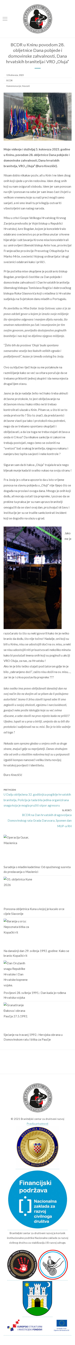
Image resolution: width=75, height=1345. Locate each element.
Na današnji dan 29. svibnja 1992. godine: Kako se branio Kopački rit (36, 953)
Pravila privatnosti (37, 1123)
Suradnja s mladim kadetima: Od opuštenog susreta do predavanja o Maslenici (37, 869)
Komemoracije (13, 86)
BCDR (9, 80)
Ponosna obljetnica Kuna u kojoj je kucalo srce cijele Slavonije (34, 911)
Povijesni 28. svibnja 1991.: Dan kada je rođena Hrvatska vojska (35, 995)
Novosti (26, 86)
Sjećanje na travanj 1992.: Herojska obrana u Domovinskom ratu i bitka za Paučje (33, 1037)
